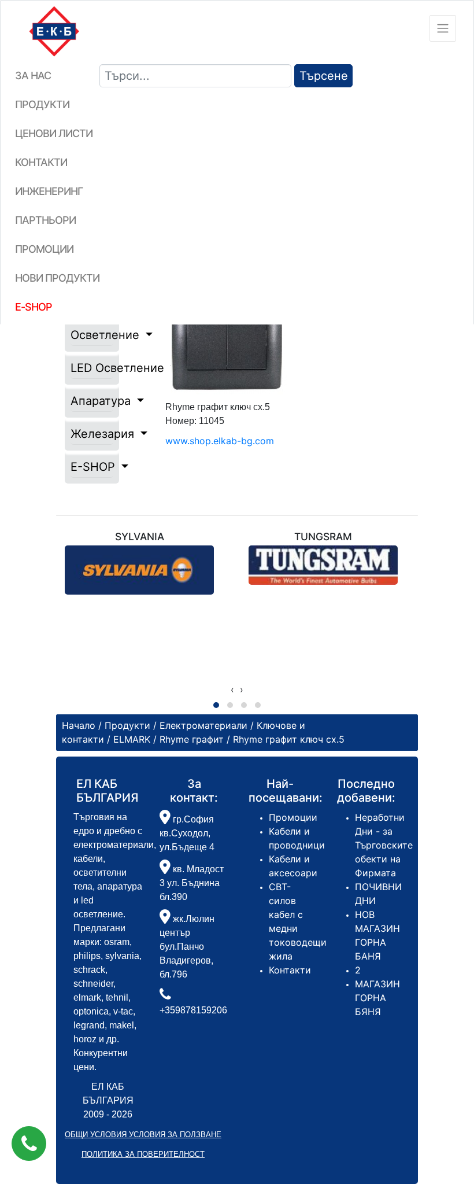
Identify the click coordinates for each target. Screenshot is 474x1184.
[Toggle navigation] (442, 28)
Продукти (42, 104)
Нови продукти (57, 278)
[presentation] (232, 689)
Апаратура (92, 401)
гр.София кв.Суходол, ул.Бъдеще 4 (187, 833)
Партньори (45, 220)
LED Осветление (92, 368)
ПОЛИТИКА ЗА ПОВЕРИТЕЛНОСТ (143, 1154)
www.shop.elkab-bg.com (219, 441)
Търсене (323, 76)
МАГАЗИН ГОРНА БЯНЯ (377, 997)
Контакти (41, 162)
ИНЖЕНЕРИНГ (49, 191)
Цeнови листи (53, 133)
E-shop (33, 307)
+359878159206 (193, 1010)
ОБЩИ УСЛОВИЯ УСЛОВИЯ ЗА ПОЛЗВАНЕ (143, 1134)
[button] (29, 1143)
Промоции (44, 249)
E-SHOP (92, 467)
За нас (33, 75)
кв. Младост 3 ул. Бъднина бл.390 (192, 883)
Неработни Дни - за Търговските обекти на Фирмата (384, 845)
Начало (78, 725)
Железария (92, 434)
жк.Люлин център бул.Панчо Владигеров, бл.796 (187, 946)
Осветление (92, 335)
